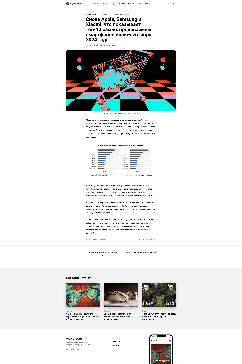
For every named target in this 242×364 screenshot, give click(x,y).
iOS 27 (147, 4)
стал (147, 120)
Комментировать (118, 14)
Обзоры (112, 4)
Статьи (104, 4)
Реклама (115, 345)
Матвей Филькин (92, 14)
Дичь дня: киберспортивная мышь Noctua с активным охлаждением (117, 316)
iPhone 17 (121, 4)
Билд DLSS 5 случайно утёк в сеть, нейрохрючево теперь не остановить (159, 316)
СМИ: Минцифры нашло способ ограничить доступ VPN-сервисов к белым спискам (82, 316)
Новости (96, 4)
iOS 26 (140, 4)
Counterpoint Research (98, 239)
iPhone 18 (131, 4)
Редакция (116, 342)
